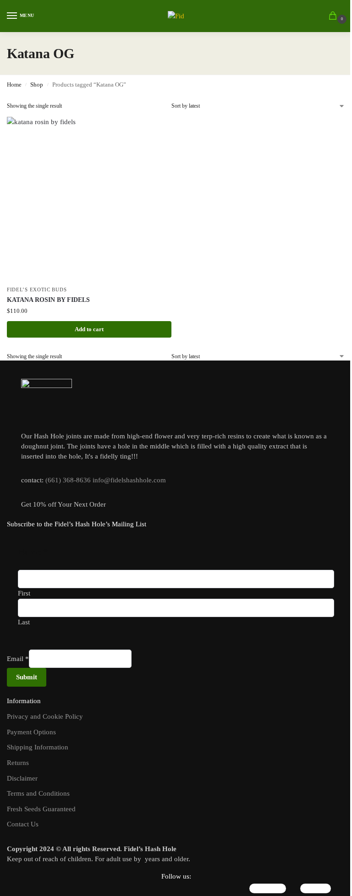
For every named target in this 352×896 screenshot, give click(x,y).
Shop (36, 85)
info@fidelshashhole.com (129, 480)
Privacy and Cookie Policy (45, 716)
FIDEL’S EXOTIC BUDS (36, 289)
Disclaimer (22, 778)
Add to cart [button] (89, 329)
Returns (18, 762)
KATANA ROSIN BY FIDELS (48, 299)
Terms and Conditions (38, 793)
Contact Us (22, 824)
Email (18, 658)
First (24, 593)
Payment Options (31, 732)
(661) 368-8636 (68, 480)
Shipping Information (37, 747)
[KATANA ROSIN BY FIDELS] (89, 199)
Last (24, 622)
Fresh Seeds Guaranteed (41, 809)
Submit (26, 677)
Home (14, 85)
